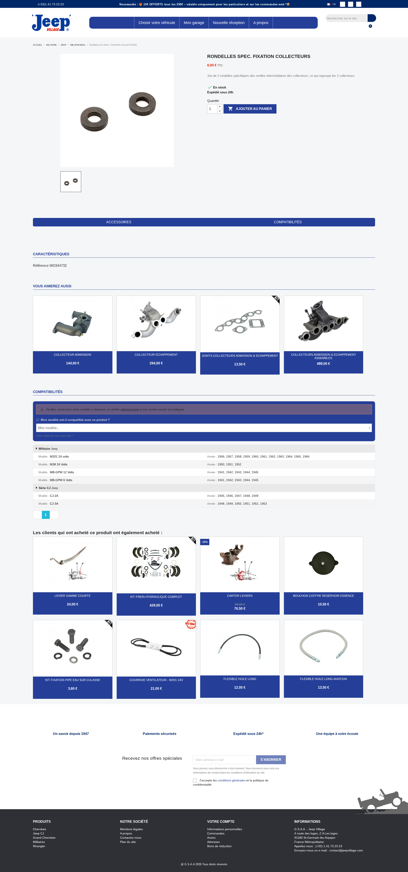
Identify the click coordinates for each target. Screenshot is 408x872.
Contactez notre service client (93, 435)
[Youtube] (358, 4)
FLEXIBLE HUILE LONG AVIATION (323, 679)
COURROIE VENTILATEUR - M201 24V (156, 680)
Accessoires (118, 222)
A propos (126, 833)
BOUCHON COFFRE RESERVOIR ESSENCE (323, 595)
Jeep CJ (38, 833)
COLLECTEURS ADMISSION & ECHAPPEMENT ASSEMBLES (323, 356)
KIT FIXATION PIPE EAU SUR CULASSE (72, 680)
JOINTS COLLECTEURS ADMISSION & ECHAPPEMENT (240, 355)
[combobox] (204, 428)
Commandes (215, 833)
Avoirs (211, 837)
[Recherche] (372, 18)
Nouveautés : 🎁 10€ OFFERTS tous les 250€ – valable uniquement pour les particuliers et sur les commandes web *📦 (204, 4)
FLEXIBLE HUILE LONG (240, 679)
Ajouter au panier (250, 108)
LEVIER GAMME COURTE (73, 595)
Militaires (39, 842)
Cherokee (39, 829)
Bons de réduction (219, 846)
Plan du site (128, 842)
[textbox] (204, 428)
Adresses (213, 842)
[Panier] (368, 28)
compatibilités (288, 222)
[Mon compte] (361, 28)
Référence (41, 265)
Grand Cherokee (44, 837)
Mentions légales (131, 829)
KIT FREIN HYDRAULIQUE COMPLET (156, 596)
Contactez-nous (130, 837)
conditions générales (231, 780)
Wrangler (39, 846)
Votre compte (221, 821)
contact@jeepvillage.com (346, 850)
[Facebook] (342, 4)
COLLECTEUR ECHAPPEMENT (156, 354)
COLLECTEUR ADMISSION (72, 354)
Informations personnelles (224, 829)
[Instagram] (350, 4)
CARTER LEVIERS (239, 595)
